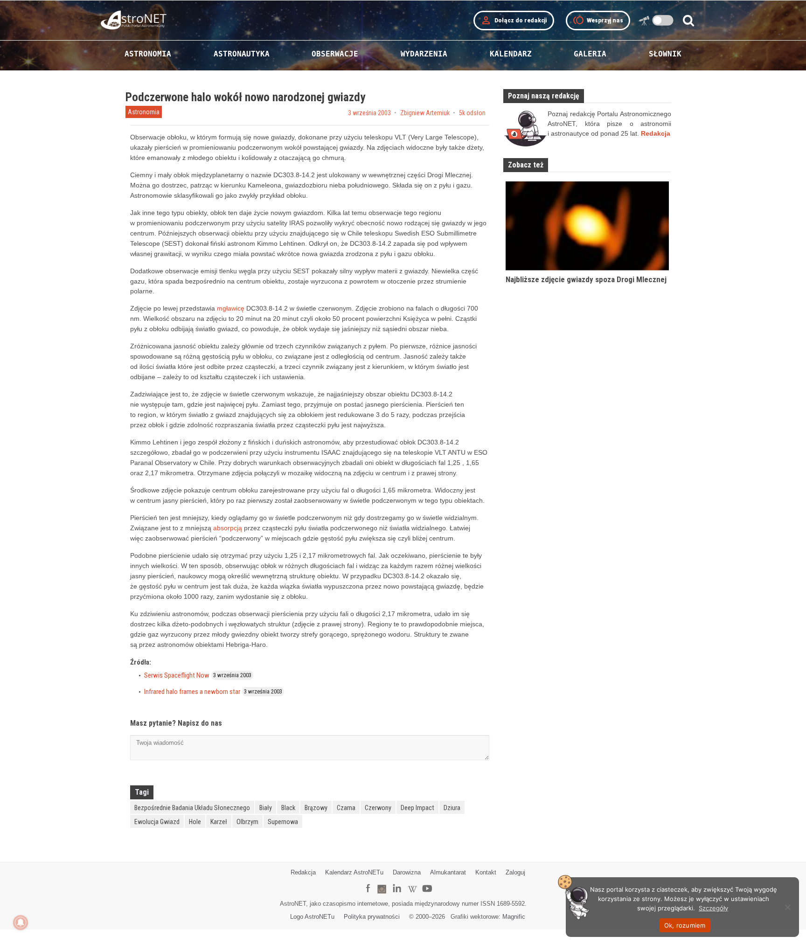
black (288, 807)
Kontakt (485, 872)
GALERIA (590, 53)
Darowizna (407, 872)
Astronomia (144, 112)
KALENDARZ (511, 53)
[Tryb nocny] (663, 20)
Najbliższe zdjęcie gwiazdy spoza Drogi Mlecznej (586, 279)
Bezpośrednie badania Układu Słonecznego (192, 807)
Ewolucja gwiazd (157, 821)
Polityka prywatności (372, 916)
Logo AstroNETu (312, 916)
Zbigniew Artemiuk (425, 113)
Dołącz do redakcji (513, 20)
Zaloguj (515, 872)
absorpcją (227, 528)
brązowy (316, 807)
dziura (452, 807)
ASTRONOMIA (148, 53)
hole (195, 821)
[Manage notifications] (20, 922)
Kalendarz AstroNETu (354, 872)
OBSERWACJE (335, 53)
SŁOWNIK (665, 53)
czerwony (378, 807)
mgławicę (230, 308)
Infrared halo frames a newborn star (192, 691)
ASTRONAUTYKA (242, 53)
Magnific (513, 916)
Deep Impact (417, 807)
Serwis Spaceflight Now (176, 675)
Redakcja (303, 872)
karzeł (218, 821)
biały (265, 807)
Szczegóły (713, 908)
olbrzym (247, 821)
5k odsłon (472, 113)
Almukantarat (448, 872)
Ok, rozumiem (685, 925)
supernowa (283, 821)
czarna (346, 807)
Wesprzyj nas (598, 20)
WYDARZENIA (424, 53)
